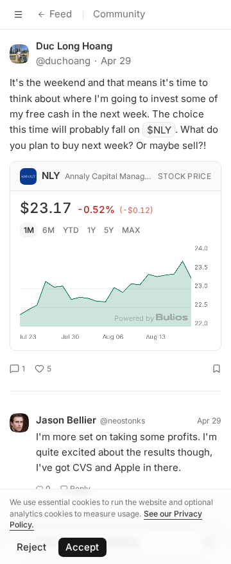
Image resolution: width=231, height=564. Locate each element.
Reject (31, 547)
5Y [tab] (109, 230)
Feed (60, 14)
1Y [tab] (91, 230)
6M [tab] (48, 230)
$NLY (159, 129)
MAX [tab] (131, 230)
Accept (82, 547)
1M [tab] (29, 230)
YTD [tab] (71, 230)
